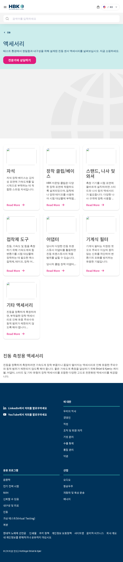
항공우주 (68, 486)
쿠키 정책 (44, 533)
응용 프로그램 (10, 470)
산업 (65, 470)
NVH (5, 493)
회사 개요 (112, 533)
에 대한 (67, 402)
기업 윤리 (68, 437)
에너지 (67, 499)
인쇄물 (33, 533)
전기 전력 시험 (11, 486)
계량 (5, 525)
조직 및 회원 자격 (72, 430)
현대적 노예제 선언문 (14, 533)
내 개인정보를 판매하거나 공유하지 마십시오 (27, 537)
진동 (5, 512)
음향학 (6, 480)
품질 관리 (68, 450)
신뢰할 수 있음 (11, 499)
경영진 (67, 417)
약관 (65, 456)
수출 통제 (68, 443)
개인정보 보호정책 (62, 533)
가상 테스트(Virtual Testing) (19, 518)
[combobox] (61, 18)
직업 (65, 424)
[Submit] (7, 18)
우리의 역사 (69, 411)
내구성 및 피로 (11, 505)
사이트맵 (79, 533)
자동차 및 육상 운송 (74, 493)
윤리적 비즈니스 (95, 533)
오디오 (67, 480)
